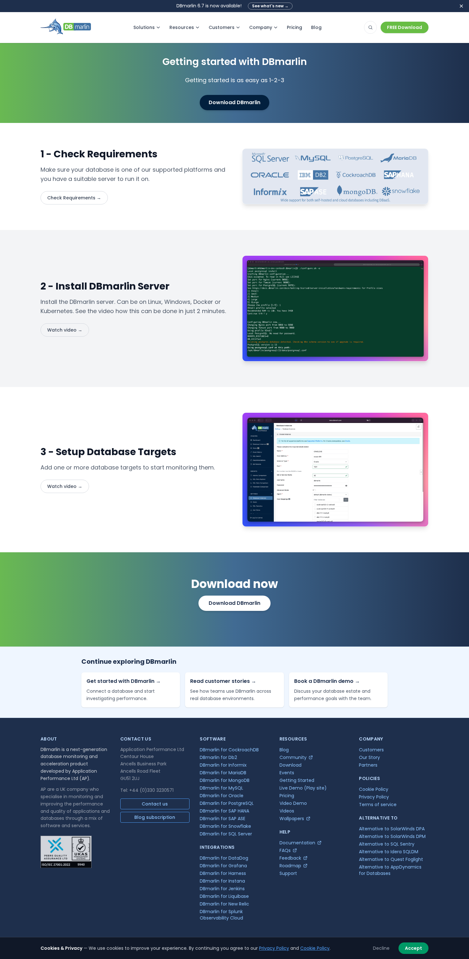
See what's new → (270, 6)
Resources (181, 27)
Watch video (64, 330)
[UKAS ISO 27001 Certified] (66, 852)
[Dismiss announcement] (461, 6)
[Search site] (370, 27)
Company (260, 27)
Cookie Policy (315, 948)
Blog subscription (154, 817)
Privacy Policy (274, 948)
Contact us (155, 804)
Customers (221, 27)
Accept (413, 948)
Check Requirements (74, 198)
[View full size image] (335, 176)
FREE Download (404, 27)
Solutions (144, 27)
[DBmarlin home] (66, 27)
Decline (381, 948)
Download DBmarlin (234, 102)
